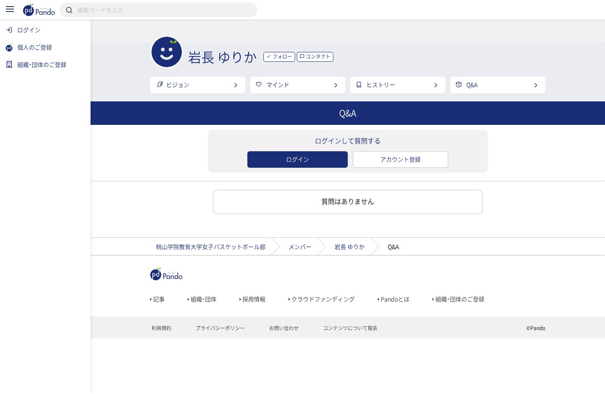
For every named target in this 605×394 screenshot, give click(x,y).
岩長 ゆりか (350, 246)
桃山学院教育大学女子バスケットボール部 (210, 246)
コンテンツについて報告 (349, 328)
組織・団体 (202, 299)
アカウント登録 (400, 159)
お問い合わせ (283, 328)
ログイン (297, 159)
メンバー (300, 246)
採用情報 (253, 299)
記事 (158, 299)
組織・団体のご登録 (459, 299)
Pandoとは (394, 299)
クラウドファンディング (322, 299)
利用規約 (160, 328)
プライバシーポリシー (219, 328)
